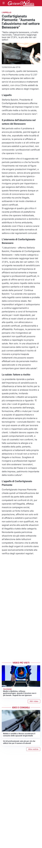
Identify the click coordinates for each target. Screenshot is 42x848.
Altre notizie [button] (33, 749)
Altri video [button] (34, 701)
